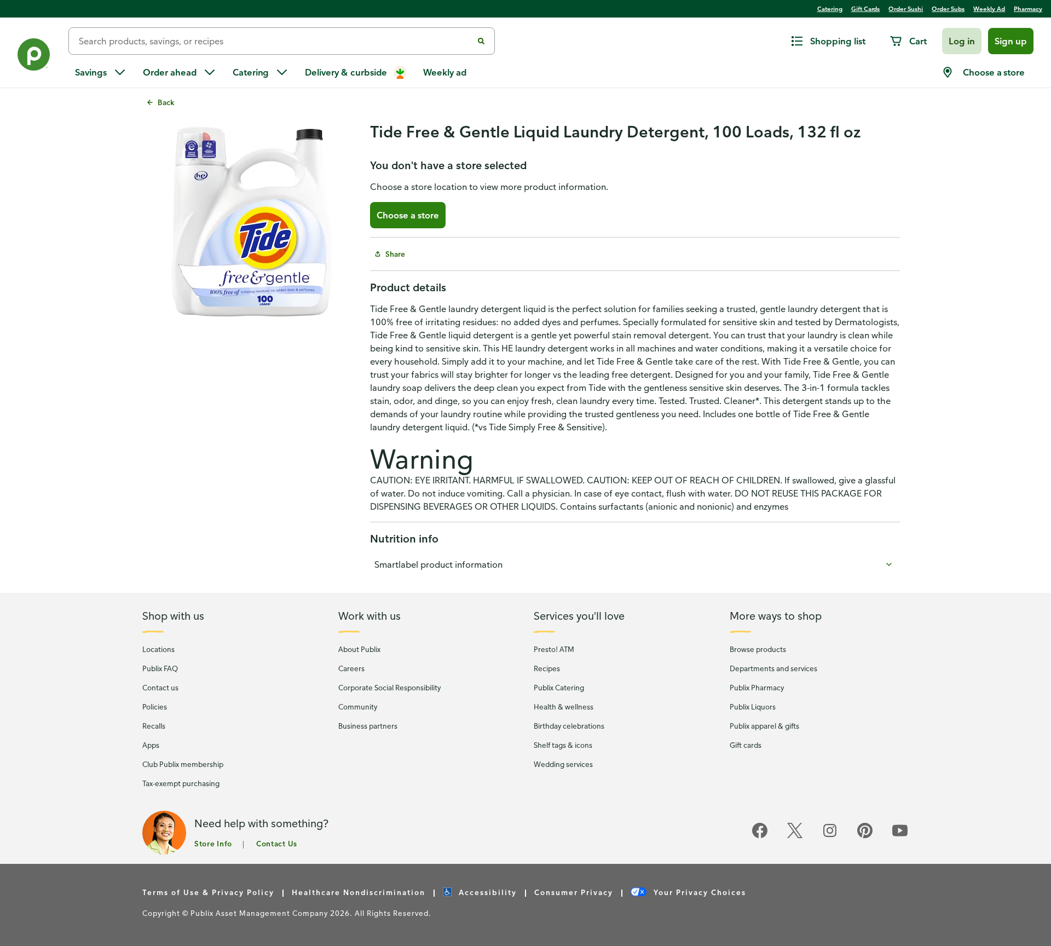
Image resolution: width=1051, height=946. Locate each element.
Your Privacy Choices (698, 892)
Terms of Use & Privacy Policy (208, 892)
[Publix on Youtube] (900, 836)
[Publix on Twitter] (795, 836)
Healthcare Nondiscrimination (358, 892)
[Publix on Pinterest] (865, 836)
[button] (961, 41)
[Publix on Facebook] (760, 836)
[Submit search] (481, 41)
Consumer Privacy (573, 892)
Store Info (213, 843)
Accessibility (486, 892)
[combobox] (275, 41)
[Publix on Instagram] (830, 836)
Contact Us (276, 843)
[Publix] (34, 56)
